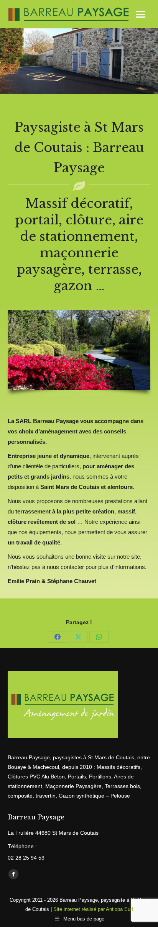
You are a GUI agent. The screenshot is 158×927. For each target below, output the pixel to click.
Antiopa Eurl (119, 909)
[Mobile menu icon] (140, 14)
